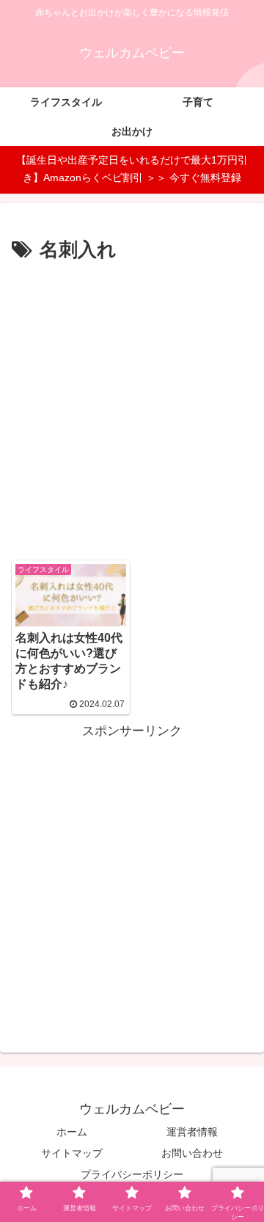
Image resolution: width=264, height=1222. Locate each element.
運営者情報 (192, 1132)
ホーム (71, 1132)
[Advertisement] (132, 406)
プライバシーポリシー (132, 1174)
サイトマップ (72, 1153)
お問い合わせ (192, 1153)
